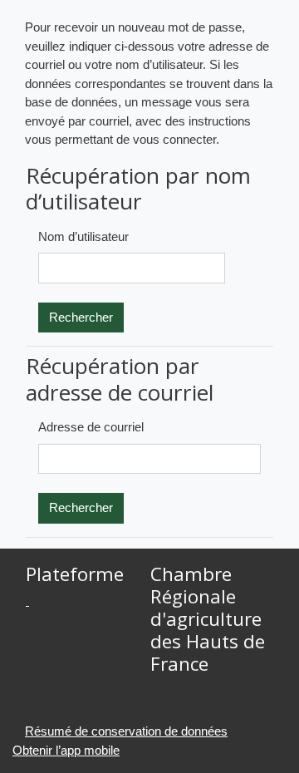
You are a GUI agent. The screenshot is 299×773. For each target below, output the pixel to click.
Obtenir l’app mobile (66, 750)
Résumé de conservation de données (126, 731)
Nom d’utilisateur (83, 236)
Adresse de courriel (91, 427)
